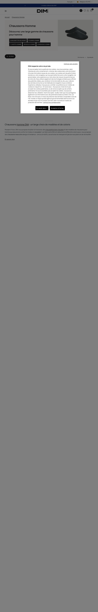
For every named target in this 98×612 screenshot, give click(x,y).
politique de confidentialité (51, 102)
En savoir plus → (41, 108)
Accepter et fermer (57, 108)
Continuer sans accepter (71, 64)
